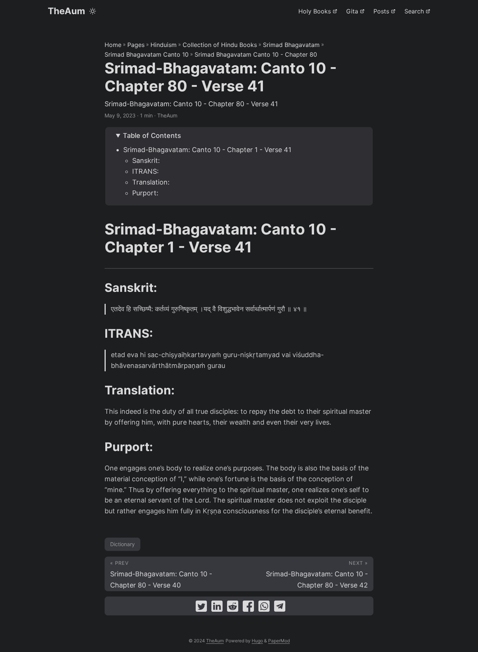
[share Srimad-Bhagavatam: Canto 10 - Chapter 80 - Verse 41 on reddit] (232, 608)
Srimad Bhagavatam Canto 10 (147, 54)
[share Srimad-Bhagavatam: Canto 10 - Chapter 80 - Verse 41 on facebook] (248, 608)
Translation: (151, 182)
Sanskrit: (146, 160)
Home (113, 44)
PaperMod (279, 640)
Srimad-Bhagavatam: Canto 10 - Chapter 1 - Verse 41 (207, 150)
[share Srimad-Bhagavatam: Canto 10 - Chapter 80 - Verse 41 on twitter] (201, 608)
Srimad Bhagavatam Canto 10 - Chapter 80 (256, 54)
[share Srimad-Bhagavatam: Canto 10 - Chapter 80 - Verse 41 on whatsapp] (264, 608)
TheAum (66, 11)
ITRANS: (145, 171)
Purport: (145, 193)
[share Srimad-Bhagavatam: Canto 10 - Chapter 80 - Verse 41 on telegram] (279, 608)
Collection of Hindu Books (220, 44)
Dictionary (122, 544)
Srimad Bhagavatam (291, 44)
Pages (136, 44)
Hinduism (163, 44)
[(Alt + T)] (92, 11)
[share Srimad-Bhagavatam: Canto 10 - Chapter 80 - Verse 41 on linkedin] (217, 608)
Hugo (257, 640)
